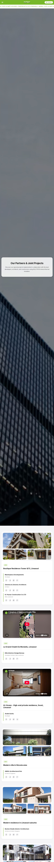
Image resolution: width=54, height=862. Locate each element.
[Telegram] (17, 719)
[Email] (17, 580)
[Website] (13, 580)
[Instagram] (6, 580)
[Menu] (2, 2)
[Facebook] (10, 580)
